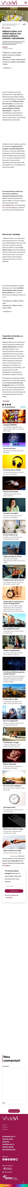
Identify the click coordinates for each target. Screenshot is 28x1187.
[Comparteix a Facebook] (5, 405)
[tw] (6, 1160)
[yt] (17, 1160)
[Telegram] (11, 1160)
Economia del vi (8, 1137)
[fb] (3, 1160)
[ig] (9, 1160)
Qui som (4, 1125)
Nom (3, 1103)
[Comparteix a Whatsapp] (8, 405)
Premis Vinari (7, 1147)
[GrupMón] (14, 1185)
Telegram (7, 865)
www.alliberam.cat (8, 205)
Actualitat (7, 28)
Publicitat (5, 1127)
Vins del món (7, 1139)
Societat (5, 1142)
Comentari (5, 1066)
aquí (3, 863)
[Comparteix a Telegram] (10, 405)
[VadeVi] (8, 5)
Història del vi (8, 1144)
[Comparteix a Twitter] (3, 405)
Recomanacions (8, 1150)
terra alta (6, 401)
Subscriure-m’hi (14, 891)
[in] (14, 1160)
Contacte (5, 1129)
